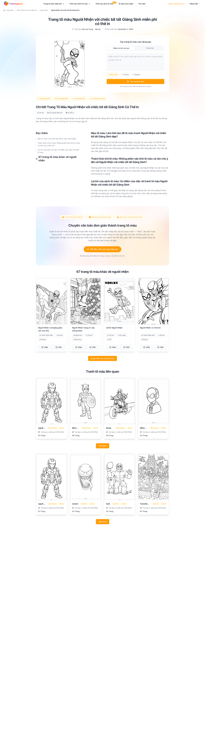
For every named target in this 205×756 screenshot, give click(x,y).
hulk (108, 504)
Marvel (98, 29)
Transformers (146, 504)
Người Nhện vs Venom (150, 328)
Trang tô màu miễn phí (52, 4)
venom (75, 504)
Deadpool (110, 428)
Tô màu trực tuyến (125, 4)
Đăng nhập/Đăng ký (176, 4)
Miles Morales (146, 428)
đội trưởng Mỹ (78, 428)
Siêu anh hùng (87, 29)
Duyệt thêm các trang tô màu (102, 358)
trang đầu (9, 10)
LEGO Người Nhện (114, 328)
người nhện (44, 10)
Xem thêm (102, 446)
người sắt (42, 428)
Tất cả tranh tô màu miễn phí (27, 10)
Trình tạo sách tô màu (104, 4)
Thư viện (141, 4)
